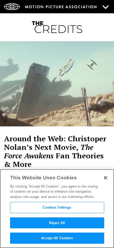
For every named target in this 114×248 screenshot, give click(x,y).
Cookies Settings (57, 207)
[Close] (105, 178)
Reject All (57, 223)
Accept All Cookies (57, 238)
